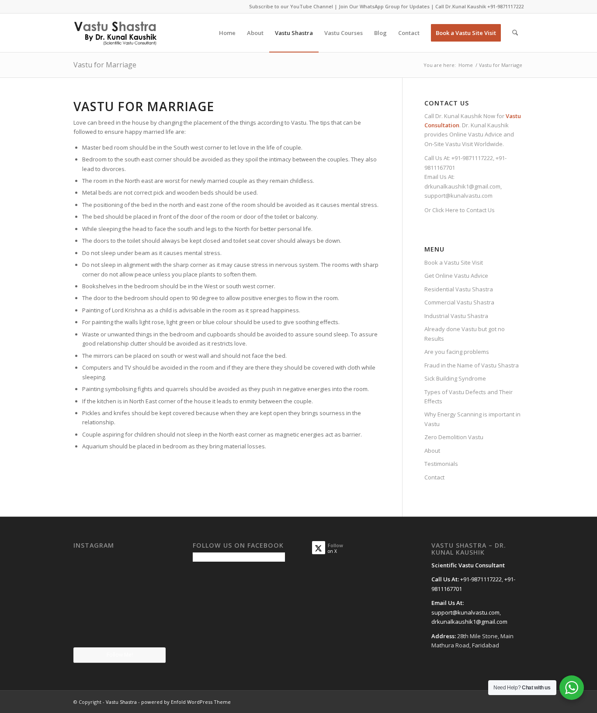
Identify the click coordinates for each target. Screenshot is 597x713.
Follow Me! (120, 654)
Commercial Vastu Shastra (459, 302)
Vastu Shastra (121, 702)
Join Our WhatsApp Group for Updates (384, 6)
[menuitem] (227, 33)
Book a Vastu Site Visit (453, 262)
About (432, 450)
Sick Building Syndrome (455, 378)
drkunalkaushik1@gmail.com (462, 186)
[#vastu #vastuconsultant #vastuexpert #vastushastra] (119, 632)
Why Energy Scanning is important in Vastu (472, 418)
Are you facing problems (456, 352)
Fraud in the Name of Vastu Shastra (471, 365)
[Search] (515, 33)
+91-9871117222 (505, 6)
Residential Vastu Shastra (458, 289)
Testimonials (441, 464)
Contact (434, 477)
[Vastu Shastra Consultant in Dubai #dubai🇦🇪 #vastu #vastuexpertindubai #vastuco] (119, 568)
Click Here (445, 210)
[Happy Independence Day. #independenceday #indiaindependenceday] (151, 631)
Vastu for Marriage (104, 65)
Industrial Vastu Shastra (456, 316)
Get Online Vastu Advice (456, 276)
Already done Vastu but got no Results (464, 333)
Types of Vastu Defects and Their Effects (468, 396)
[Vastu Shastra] (115, 33)
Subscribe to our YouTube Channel (291, 6)
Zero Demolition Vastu (453, 437)
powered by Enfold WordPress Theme (186, 702)
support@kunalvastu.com (458, 195)
